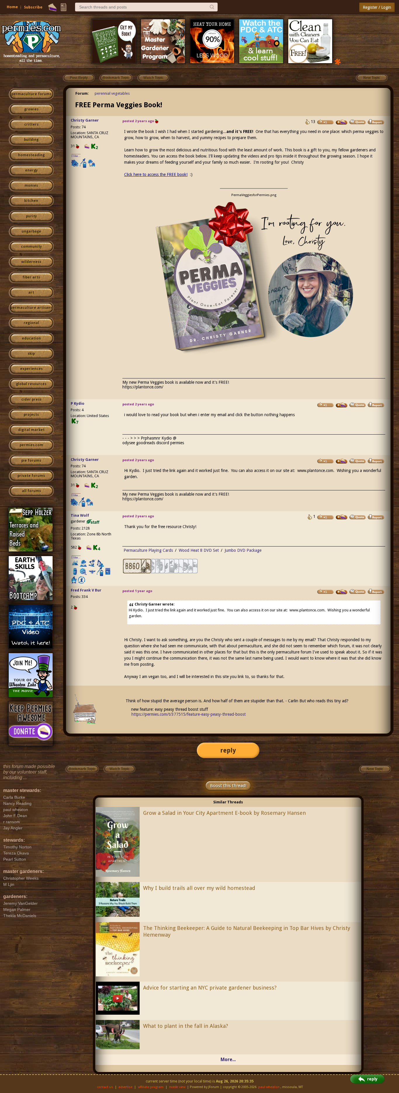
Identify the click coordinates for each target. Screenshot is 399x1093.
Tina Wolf (80, 515)
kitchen (31, 201)
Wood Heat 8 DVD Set (199, 550)
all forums (31, 491)
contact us (105, 1087)
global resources (31, 384)
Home (12, 7)
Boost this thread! (228, 785)
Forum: (82, 93)
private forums (31, 476)
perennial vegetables (112, 93)
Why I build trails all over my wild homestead (199, 888)
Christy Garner (85, 120)
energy (31, 170)
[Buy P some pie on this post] (342, 405)
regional (31, 323)
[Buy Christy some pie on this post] (342, 122)
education (31, 338)
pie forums (31, 461)
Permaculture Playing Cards (148, 550)
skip (31, 354)
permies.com (31, 445)
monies (31, 186)
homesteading (31, 155)
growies (31, 109)
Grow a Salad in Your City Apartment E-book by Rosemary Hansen (224, 813)
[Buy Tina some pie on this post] (342, 517)
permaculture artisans (31, 308)
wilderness (31, 262)
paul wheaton (269, 1087)
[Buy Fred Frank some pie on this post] (342, 591)
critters (31, 124)
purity (31, 216)
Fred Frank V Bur (86, 590)
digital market (31, 430)
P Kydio (77, 403)
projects (31, 415)
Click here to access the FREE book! (156, 174)
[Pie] (52, 7)
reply (228, 750)
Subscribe (33, 7)
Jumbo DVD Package (243, 550)
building (31, 140)
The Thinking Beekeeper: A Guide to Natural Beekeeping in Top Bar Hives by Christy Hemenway (246, 931)
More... (228, 1059)
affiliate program (151, 1087)
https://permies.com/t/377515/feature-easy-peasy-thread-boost (188, 714)
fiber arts (31, 277)
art (31, 292)
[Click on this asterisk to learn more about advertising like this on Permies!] (338, 61)
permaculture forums (31, 94)
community (31, 247)
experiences (31, 369)
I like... (76, 156)
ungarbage (31, 231)
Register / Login (377, 7)
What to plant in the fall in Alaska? (185, 1026)
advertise (125, 1087)
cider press (31, 399)
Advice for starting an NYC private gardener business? (210, 988)
